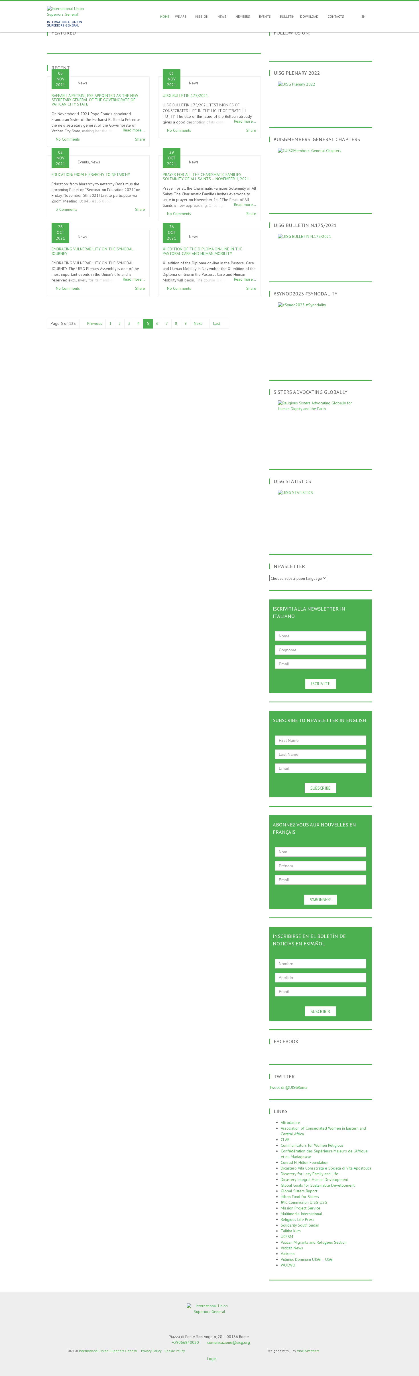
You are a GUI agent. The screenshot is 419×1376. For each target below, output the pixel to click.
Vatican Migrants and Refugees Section (314, 1242)
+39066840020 (185, 1342)
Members (243, 16)
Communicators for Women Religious (312, 1145)
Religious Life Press (297, 1219)
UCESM (287, 1236)
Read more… (134, 130)
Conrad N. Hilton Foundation (304, 1162)
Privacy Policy (151, 1351)
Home (164, 16)
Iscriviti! (320, 683)
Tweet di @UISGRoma (288, 1087)
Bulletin (287, 16)
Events (265, 16)
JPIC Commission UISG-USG (304, 1202)
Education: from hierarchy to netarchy (91, 174)
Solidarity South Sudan (300, 1225)
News (222, 16)
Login (211, 1358)
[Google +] (316, 45)
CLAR (285, 1139)
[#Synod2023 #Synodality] (320, 334)
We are (181, 16)
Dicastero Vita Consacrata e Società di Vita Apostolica (326, 1168)
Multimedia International (301, 1213)
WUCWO (288, 1265)
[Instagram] (338, 45)
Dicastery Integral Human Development (314, 1179)
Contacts (336, 16)
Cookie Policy (174, 1351)
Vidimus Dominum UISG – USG (307, 1259)
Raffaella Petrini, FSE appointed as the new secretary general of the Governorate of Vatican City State (95, 100)
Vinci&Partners (308, 1351)
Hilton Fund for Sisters (300, 1196)
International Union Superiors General (108, 1351)
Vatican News (292, 1248)
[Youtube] (323, 45)
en (363, 16)
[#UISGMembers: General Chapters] (320, 174)
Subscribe (320, 788)
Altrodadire (290, 1122)
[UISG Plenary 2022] (320, 98)
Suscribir (320, 1011)
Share (140, 139)
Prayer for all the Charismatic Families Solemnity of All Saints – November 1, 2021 (206, 176)
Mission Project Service (300, 1208)
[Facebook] (301, 45)
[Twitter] (308, 45)
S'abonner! (320, 899)
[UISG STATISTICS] (320, 515)
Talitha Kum (291, 1230)
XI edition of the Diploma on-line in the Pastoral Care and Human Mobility (202, 251)
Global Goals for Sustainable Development (318, 1185)
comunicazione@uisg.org (228, 1342)
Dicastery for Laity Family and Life (309, 1173)
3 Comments (66, 209)
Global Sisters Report (299, 1190)
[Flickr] (331, 45)
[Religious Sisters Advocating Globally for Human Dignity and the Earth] (320, 428)
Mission (202, 16)
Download (309, 16)
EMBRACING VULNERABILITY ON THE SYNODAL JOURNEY (92, 251)
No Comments (68, 139)
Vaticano (288, 1253)
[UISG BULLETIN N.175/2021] (320, 251)
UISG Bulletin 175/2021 (185, 95)
